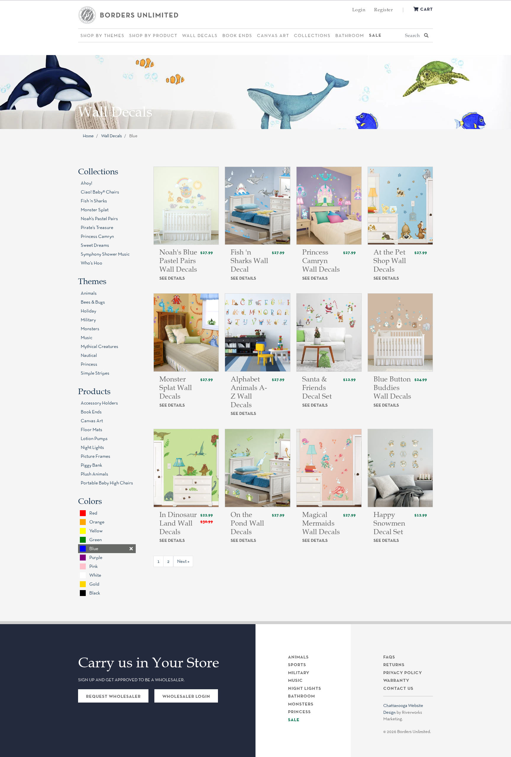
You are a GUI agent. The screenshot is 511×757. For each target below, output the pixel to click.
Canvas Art (273, 35)
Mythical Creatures (99, 346)
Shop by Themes (102, 35)
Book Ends (237, 35)
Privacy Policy (402, 672)
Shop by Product (153, 35)
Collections (312, 35)
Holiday (88, 311)
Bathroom (349, 35)
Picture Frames (95, 456)
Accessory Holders (99, 403)
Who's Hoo (91, 263)
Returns (394, 664)
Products (94, 391)
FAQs (389, 657)
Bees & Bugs (93, 302)
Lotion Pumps (94, 438)
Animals (89, 293)
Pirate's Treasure (97, 227)
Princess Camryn (97, 236)
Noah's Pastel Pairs (99, 218)
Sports (297, 664)
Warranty (396, 680)
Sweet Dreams (95, 245)
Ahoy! (86, 183)
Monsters (90, 328)
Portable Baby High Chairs (107, 483)
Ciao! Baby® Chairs (100, 192)
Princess (89, 364)
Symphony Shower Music (105, 254)
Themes (92, 281)
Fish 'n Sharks (94, 201)
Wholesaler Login (186, 696)
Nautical (89, 355)
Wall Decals (200, 35)
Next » (183, 561)
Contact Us (398, 688)
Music (86, 337)
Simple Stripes (95, 373)
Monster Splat (95, 209)
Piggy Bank (91, 465)
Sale (375, 35)
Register (383, 9)
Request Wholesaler (113, 696)
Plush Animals (94, 474)
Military (88, 320)
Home (88, 135)
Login (359, 9)
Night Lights (92, 447)
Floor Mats (91, 429)
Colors (90, 501)
